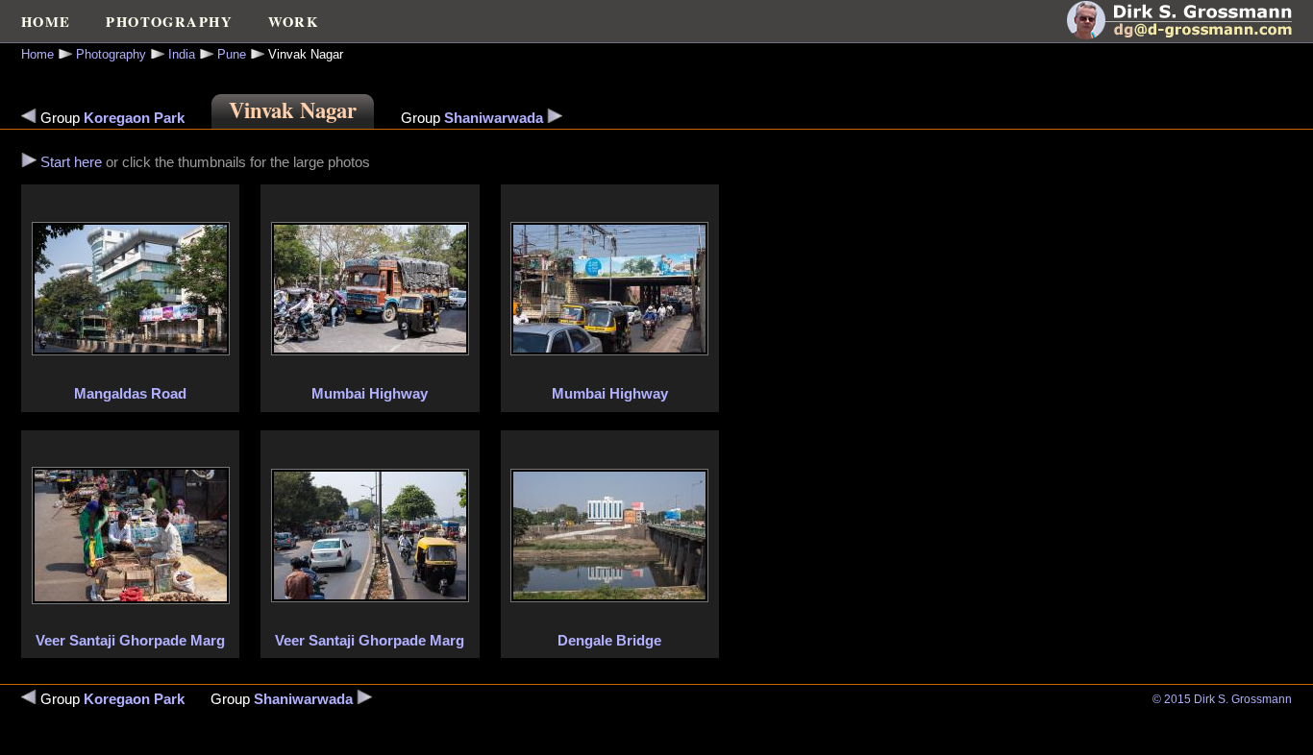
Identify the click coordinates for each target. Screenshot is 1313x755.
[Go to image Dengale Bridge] (609, 597)
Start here (71, 162)
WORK (293, 22)
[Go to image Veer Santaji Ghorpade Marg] (131, 599)
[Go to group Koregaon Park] (29, 118)
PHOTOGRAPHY (169, 22)
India (181, 54)
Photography (111, 54)
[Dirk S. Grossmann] (1190, 34)
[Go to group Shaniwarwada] (554, 118)
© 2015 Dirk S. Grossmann (1222, 699)
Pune (231, 54)
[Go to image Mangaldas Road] (29, 162)
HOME (46, 22)
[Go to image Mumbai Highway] (370, 350)
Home (37, 54)
